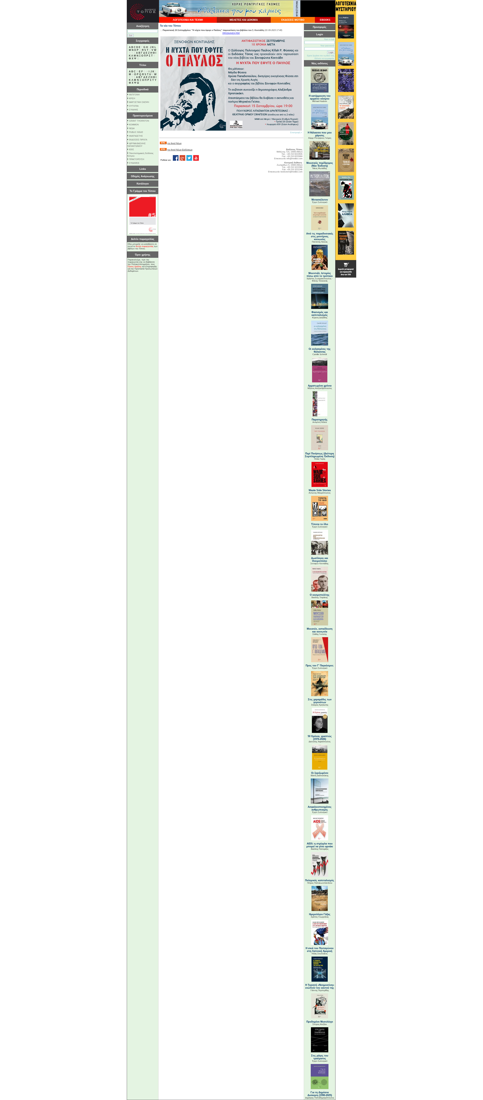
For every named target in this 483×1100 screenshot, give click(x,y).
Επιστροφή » (296, 132)
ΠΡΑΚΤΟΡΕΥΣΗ (136, 159)
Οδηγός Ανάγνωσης (143, 176)
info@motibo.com (294, 158)
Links (142, 169)
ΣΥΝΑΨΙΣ (133, 110)
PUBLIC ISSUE (136, 132)
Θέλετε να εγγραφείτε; (325, 58)
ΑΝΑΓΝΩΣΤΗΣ (136, 136)
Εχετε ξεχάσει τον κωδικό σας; (321, 55)
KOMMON (134, 124)
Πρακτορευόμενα (143, 115)
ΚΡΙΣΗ (132, 98)
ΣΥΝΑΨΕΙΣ (134, 163)
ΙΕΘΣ (131, 149)
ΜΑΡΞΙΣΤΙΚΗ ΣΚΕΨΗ (139, 102)
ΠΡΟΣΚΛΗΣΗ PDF (231, 33)
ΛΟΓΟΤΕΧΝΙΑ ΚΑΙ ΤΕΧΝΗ (188, 19)
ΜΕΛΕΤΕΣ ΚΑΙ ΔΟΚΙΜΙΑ (244, 19)
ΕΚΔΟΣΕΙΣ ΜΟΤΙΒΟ (292, 19)
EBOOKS (325, 19)
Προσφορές (319, 27)
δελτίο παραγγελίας (144, 246)
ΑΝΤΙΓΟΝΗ (134, 94)
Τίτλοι (142, 65)
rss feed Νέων (174, 143)
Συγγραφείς (142, 40)
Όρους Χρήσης (134, 266)
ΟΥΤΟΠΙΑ (133, 106)
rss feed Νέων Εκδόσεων (179, 150)
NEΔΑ (132, 128)
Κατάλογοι (143, 183)
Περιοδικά (142, 89)
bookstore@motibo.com (291, 172)
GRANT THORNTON (139, 121)
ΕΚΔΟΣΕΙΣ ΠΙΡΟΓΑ (138, 140)
